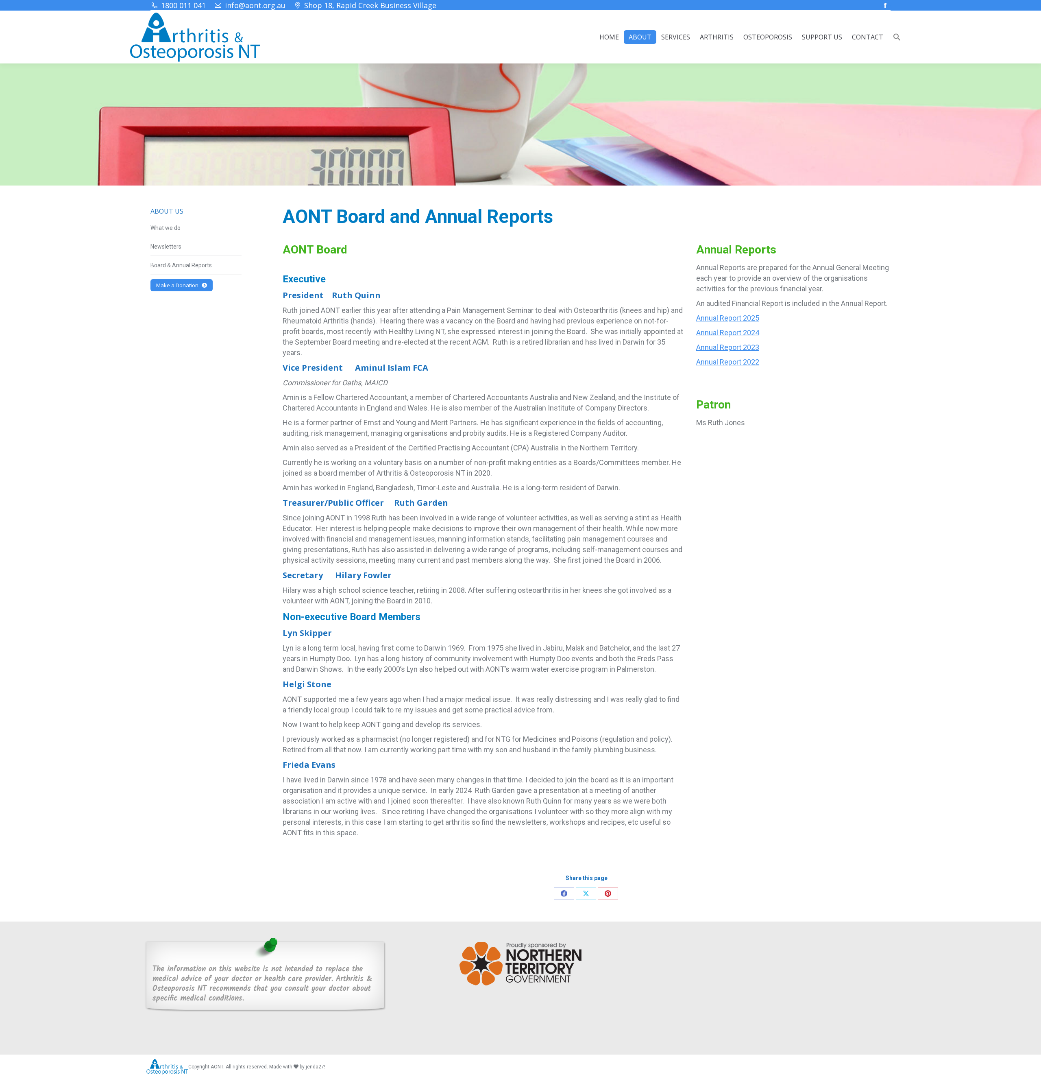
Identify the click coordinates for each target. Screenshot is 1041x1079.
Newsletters (165, 246)
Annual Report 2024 (727, 332)
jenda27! (315, 1067)
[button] (897, 37)
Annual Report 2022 (727, 362)
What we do (165, 228)
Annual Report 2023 (727, 347)
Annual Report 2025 (727, 318)
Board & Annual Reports (181, 265)
